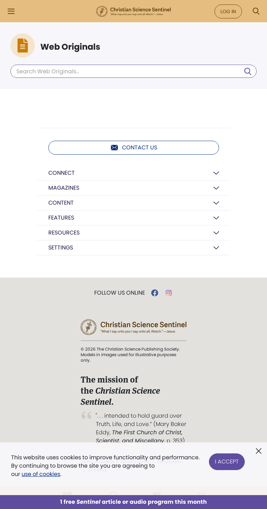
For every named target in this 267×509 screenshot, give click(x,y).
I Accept (227, 462)
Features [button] (61, 218)
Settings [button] (60, 248)
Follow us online (119, 293)
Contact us (139, 147)
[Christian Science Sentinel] (133, 11)
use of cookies (41, 474)
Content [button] (61, 203)
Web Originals (70, 46)
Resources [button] (64, 233)
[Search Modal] (256, 11)
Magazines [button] (63, 188)
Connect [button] (61, 173)
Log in (228, 11)
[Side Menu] (11, 11)
